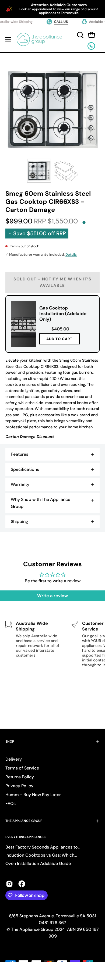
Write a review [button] (52, 595)
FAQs (10, 803)
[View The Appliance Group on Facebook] (22, 884)
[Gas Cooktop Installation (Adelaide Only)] (23, 324)
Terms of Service (22, 768)
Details (71, 254)
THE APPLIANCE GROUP (23, 821)
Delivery (13, 759)
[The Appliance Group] (39, 39)
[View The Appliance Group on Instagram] (9, 884)
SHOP (9, 741)
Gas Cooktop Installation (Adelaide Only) (62, 313)
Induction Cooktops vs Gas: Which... (41, 855)
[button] (79, 35)
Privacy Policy (19, 786)
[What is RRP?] (84, 222)
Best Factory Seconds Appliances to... (42, 847)
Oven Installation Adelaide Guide (38, 863)
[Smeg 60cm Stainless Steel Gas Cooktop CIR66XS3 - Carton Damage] (39, 171)
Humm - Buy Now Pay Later (33, 794)
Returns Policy (19, 777)
